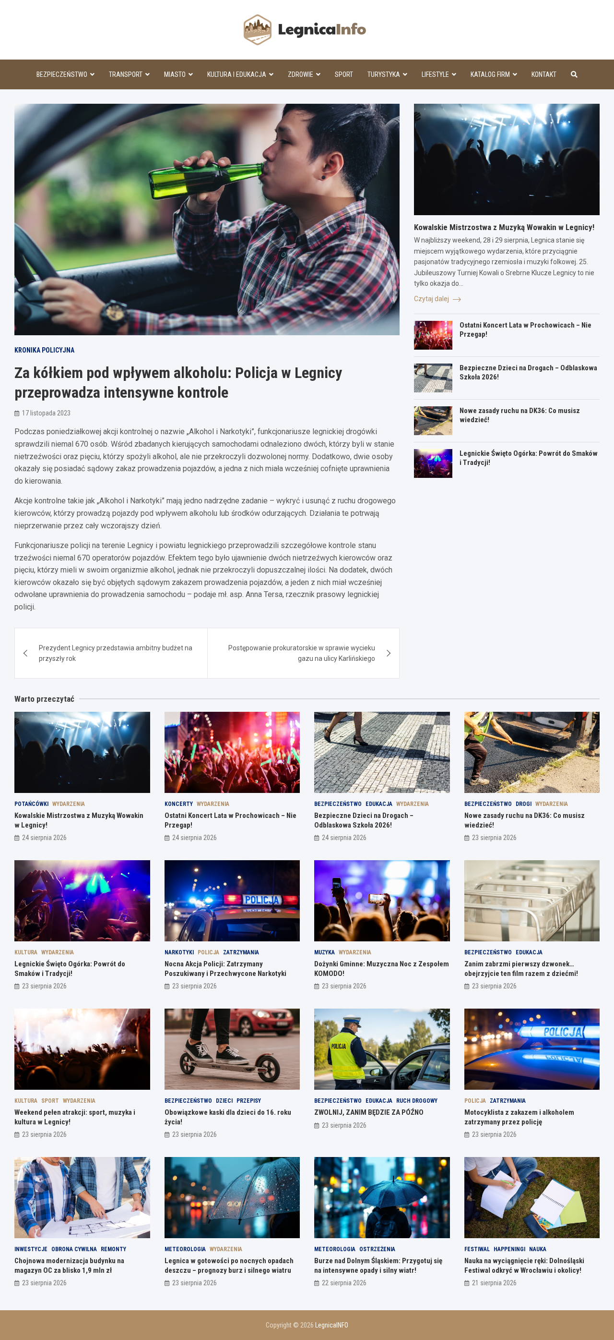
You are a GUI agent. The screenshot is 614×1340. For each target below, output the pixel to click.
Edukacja (379, 804)
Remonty (113, 1249)
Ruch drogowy (416, 1100)
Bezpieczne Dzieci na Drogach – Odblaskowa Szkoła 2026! (363, 820)
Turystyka (383, 74)
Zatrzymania (241, 952)
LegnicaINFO (331, 1325)
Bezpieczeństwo (61, 74)
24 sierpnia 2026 (44, 837)
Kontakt (543, 74)
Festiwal (477, 1249)
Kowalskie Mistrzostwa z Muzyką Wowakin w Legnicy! (504, 227)
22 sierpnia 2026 (344, 1283)
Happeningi (509, 1249)
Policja (208, 952)
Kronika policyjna (44, 350)
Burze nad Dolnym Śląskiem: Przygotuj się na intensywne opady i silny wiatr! (378, 1265)
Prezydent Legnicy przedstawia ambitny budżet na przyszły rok (115, 653)
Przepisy (248, 1100)
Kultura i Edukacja (236, 74)
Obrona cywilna (74, 1249)
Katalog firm (490, 74)
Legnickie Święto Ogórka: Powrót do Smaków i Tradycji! (69, 969)
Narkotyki (179, 952)
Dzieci (224, 1100)
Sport (344, 74)
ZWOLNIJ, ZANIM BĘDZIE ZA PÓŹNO (369, 1112)
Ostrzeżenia (377, 1249)
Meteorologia (185, 1249)
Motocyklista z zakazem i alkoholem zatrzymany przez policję (519, 1117)
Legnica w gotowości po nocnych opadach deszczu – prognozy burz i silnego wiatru (229, 1265)
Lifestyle (435, 74)
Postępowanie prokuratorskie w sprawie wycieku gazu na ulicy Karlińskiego (301, 653)
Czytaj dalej (432, 299)
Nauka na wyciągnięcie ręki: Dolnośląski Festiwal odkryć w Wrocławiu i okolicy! (524, 1265)
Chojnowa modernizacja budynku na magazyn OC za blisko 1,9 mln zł (69, 1265)
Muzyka (324, 952)
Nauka (537, 1249)
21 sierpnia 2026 (494, 1283)
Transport (125, 74)
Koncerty (179, 804)
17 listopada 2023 (46, 413)
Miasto (175, 74)
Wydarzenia (68, 804)
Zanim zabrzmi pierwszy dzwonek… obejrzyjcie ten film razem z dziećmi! (521, 969)
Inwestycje (30, 1249)
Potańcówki (31, 804)
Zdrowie (300, 74)
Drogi (523, 804)
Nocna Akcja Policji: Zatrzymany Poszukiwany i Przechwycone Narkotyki (225, 969)
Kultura (25, 952)
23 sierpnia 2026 (494, 837)
